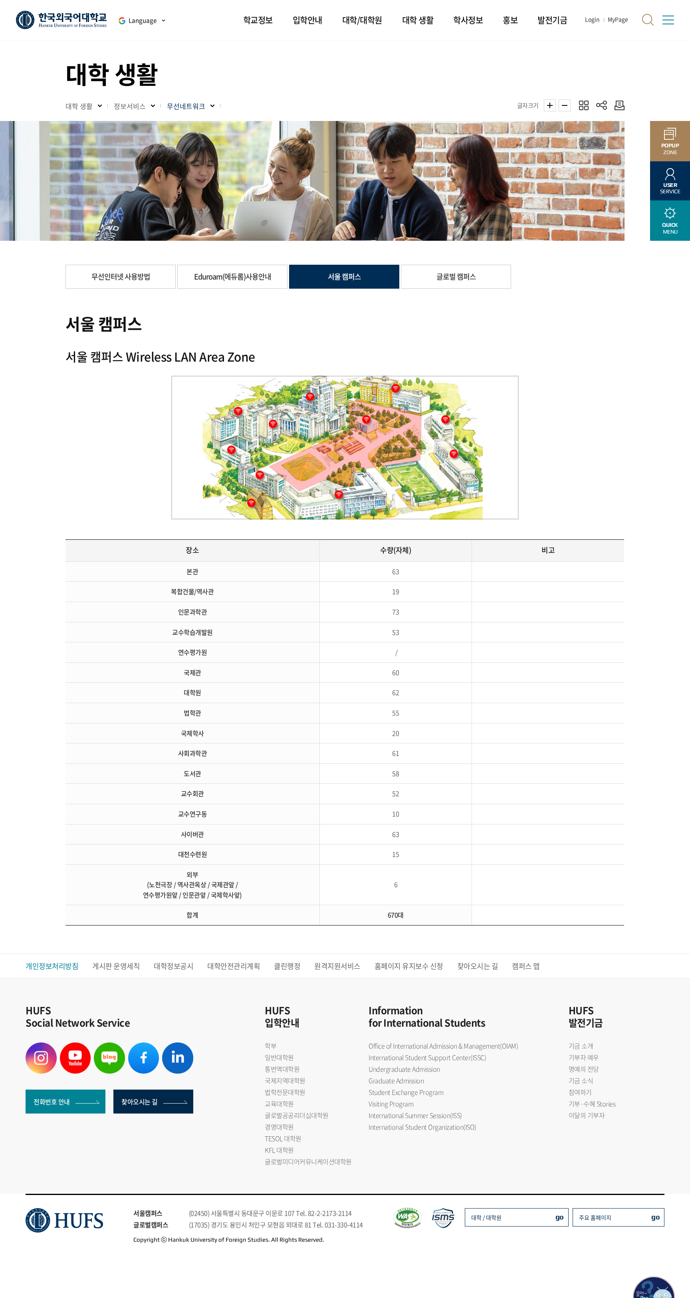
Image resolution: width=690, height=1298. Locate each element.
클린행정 (287, 966)
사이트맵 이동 (668, 20)
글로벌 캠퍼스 (456, 276)
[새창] (41, 1047)
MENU (670, 228)
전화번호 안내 (52, 1101)
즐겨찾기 (584, 105)
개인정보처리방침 (52, 966)
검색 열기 (648, 20)
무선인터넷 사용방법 (120, 276)
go (559, 1217)
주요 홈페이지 (595, 1217)
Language (143, 20)
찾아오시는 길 (477, 966)
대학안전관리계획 (233, 966)
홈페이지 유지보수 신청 (409, 966)
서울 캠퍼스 (344, 276)
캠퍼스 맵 (526, 966)
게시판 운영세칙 (116, 966)
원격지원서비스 (337, 966)
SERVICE (670, 188)
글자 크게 (550, 105)
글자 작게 (565, 105)
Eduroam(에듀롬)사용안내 (232, 276)
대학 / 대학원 (486, 1217)
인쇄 (618, 105)
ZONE (670, 148)
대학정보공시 (173, 966)
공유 (602, 105)
